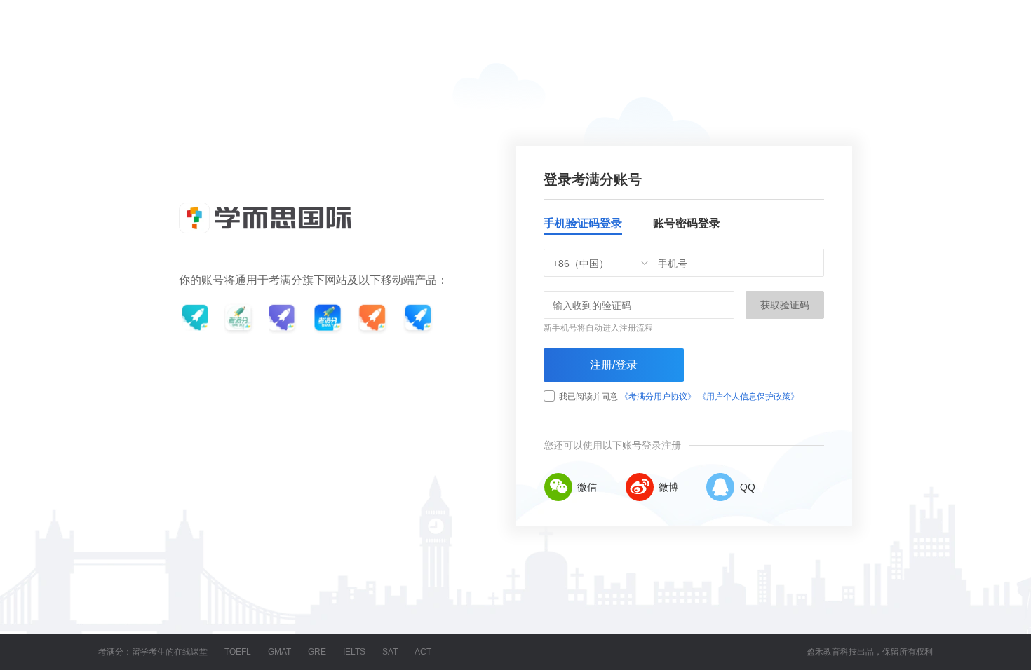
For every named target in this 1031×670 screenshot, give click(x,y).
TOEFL (237, 652)
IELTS (354, 652)
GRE (317, 652)
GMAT (279, 652)
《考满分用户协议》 (658, 397)
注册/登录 (614, 365)
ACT (423, 652)
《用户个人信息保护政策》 (748, 397)
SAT (390, 652)
